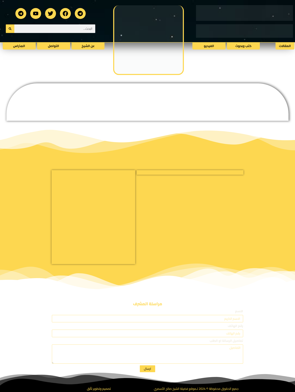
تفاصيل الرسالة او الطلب (226, 341)
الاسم (239, 311)
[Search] (10, 28)
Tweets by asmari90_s (231, 172)
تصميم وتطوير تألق (99, 388)
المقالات (285, 46)
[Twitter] (50, 13)
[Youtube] (35, 13)
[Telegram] (80, 13)
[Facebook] (65, 13)
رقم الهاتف (235, 326)
